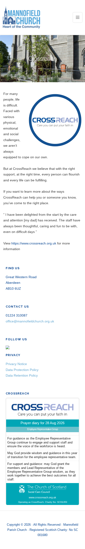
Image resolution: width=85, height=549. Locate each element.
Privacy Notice (16, 364)
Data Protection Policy (22, 370)
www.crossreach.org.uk (42, 497)
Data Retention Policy (22, 375)
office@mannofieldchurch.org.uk (30, 321)
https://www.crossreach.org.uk (33, 243)
